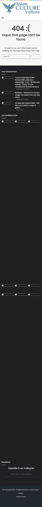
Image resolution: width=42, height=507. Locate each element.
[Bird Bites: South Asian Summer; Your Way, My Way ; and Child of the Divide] (34, 297)
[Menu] (3, 17)
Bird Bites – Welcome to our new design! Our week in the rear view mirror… (27, 95)
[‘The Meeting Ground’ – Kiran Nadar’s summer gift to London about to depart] (21, 202)
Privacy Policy (21, 497)
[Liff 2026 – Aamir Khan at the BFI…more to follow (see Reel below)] (34, 288)
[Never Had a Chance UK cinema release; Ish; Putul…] (34, 202)
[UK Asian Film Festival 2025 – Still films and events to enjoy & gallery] (7, 106)
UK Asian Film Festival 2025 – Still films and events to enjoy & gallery (27, 105)
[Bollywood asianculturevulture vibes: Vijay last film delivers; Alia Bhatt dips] (8, 288)
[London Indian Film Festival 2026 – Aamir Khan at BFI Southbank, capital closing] (21, 375)
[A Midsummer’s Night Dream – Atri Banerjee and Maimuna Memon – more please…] (8, 297)
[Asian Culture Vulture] (21, 8)
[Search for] (39, 17)
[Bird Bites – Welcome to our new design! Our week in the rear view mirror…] (7, 96)
